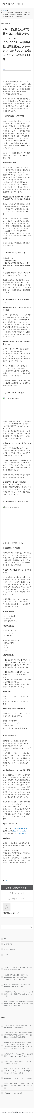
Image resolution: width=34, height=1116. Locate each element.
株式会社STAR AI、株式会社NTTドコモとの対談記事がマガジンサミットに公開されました (18, 1055)
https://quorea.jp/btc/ (21, 828)
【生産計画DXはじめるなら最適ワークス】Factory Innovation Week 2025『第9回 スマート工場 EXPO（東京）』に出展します (18, 977)
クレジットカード (9, 949)
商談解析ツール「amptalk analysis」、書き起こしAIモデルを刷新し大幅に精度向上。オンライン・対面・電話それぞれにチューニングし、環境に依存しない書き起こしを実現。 (18, 1045)
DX (6, 880)
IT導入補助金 (8, 944)
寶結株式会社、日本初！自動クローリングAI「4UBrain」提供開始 (17, 1062)
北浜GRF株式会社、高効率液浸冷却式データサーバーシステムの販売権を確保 (18, 1026)
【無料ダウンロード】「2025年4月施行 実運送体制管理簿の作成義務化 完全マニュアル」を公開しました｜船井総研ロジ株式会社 (18, 1035)
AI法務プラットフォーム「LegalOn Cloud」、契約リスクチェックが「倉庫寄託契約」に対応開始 (18, 1086)
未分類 (6, 954)
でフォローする (18, 893)
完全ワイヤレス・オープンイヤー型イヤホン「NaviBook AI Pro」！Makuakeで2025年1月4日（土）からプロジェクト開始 (18, 1071)
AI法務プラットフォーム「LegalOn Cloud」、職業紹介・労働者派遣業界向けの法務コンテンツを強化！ (18, 994)
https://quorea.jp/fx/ (19, 831)
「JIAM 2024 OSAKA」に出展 (13, 1093)
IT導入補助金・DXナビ (12, 4)
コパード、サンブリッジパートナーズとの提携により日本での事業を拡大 (18, 968)
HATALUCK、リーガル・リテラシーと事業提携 (18, 1078)
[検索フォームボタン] (31, 927)
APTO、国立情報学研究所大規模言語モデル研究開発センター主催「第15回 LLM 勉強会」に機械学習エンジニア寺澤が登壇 (18, 1003)
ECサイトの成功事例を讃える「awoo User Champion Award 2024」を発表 (17, 985)
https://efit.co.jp (23, 833)
